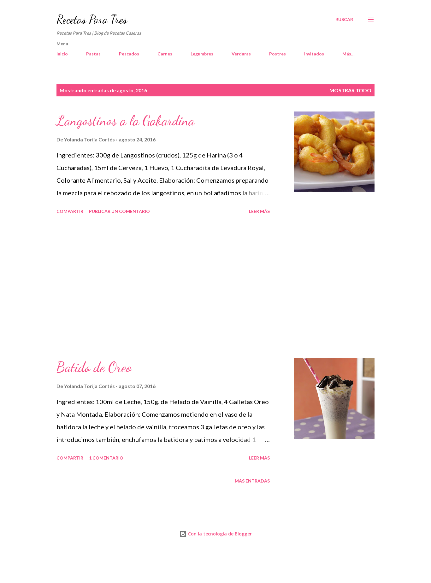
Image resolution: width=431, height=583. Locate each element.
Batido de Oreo (94, 367)
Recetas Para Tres (91, 19)
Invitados (314, 53)
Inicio (62, 53)
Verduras (241, 53)
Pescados (129, 53)
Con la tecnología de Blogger (219, 534)
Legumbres (202, 53)
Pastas (93, 53)
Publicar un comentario (119, 211)
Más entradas (252, 480)
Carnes (164, 53)
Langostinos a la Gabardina (125, 120)
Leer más (259, 211)
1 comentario (106, 457)
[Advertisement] (163, 287)
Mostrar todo (350, 90)
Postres (277, 53)
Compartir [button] (69, 211)
